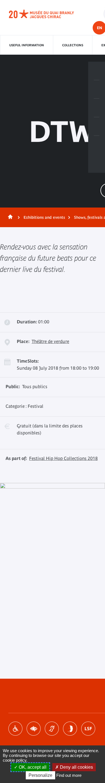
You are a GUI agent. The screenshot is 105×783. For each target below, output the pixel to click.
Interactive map (96, 145)
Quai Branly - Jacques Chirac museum (48, 14)
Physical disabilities (15, 729)
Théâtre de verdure (50, 341)
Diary (96, 108)
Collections (72, 45)
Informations (96, 89)
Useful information (26, 45)
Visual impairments (34, 729)
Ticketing (96, 71)
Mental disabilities (70, 729)
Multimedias (96, 126)
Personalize (40, 775)
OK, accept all (32, 767)
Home (9, 217)
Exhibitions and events (44, 217)
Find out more (68, 775)
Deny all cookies (76, 767)
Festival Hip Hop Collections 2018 (63, 458)
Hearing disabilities (52, 729)
